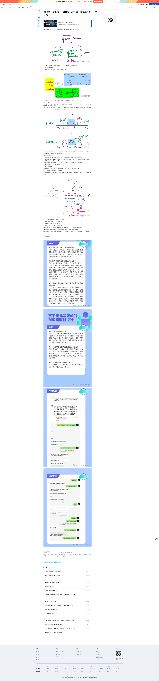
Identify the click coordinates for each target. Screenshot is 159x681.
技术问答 (37, 652)
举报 (91, 16)
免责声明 (97, 652)
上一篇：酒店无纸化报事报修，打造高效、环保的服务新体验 (53, 561)
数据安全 (47, 671)
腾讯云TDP (78, 656)
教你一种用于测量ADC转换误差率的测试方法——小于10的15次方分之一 (59, 605)
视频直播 (117, 666)
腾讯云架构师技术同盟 (79, 652)
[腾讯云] (3, 4)
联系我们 (97, 654)
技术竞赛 (57, 656)
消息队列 (74, 666)
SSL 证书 (108, 668)
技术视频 (37, 656)
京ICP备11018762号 (88, 678)
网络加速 (82, 666)
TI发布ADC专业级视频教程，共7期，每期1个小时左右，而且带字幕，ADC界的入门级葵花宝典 (60, 594)
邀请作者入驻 (58, 652)
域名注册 (47, 666)
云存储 (108, 666)
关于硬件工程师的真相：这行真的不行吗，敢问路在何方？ (56, 635)
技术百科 (37, 659)
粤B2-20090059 (82, 677)
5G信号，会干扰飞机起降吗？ (51, 617)
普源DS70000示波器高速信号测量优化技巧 (53, 624)
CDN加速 (74, 668)
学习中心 (37, 657)
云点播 (82, 671)
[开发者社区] (10, 4)
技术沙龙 (37, 654)
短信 (64, 671)
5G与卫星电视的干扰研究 (50, 613)
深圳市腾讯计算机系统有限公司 (67, 677)
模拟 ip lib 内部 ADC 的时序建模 (51, 609)
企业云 (65, 668)
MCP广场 (28, 7)
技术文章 (37, 651)
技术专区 (37, 660)
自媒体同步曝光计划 (59, 651)
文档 (138, 4)
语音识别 (117, 668)
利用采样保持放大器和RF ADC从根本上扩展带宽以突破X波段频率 (58, 598)
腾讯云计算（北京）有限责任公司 (72, 678)
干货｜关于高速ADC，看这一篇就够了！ (53, 575)
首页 (2, 7)
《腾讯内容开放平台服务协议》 (82, 554)
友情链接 (97, 656)
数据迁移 (117, 671)
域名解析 (100, 666)
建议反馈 (142, 4)
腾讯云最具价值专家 (79, 651)
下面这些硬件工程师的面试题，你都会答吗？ (53, 632)
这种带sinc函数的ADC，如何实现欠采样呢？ (53, 571)
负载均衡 (56, 671)
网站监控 (108, 671)
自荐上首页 (58, 654)
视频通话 (82, 668)
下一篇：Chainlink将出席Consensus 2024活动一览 (52, 562)
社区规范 (97, 651)
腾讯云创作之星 (78, 654)
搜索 (146, 7)
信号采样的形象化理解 (49, 586)
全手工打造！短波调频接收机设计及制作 (53, 582)
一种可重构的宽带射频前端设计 (51, 590)
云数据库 (91, 666)
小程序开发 (100, 671)
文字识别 (74, 671)
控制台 (146, 4)
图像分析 (91, 668)
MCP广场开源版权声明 (99, 657)
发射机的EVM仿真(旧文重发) (50, 601)
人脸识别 (47, 668)
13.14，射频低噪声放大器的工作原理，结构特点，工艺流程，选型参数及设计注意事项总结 (60, 628)
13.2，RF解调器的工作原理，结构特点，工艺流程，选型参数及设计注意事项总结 (60, 620)
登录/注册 (154, 4)
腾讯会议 (56, 668)
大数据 (91, 671)
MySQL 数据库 (101, 668)
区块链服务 (66, 666)
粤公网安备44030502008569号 (91, 677)
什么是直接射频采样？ (49, 579)
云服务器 (56, 666)
